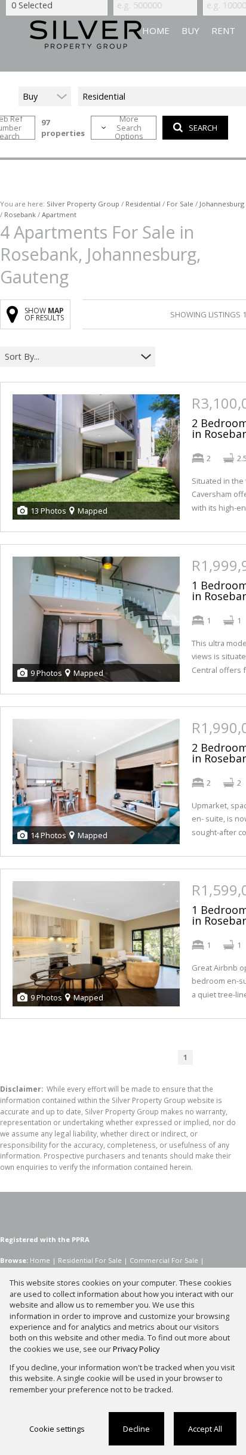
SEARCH (203, 127)
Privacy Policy (136, 1348)
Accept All (205, 1428)
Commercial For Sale (164, 1260)
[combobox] (70, 357)
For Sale (180, 203)
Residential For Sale (90, 1260)
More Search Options (129, 128)
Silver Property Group (83, 203)
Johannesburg (221, 203)
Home (40, 1260)
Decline (136, 1428)
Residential (143, 203)
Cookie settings (57, 1428)
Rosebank (20, 214)
